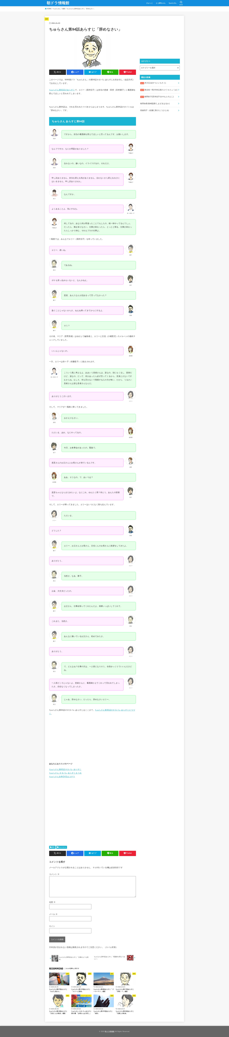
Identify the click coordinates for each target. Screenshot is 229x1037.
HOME (49, 8)
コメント (54, 874)
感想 (63, 8)
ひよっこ (149, 3)
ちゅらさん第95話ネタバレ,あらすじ (65, 769)
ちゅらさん (173, 3)
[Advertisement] (92, 739)
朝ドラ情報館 (58, 3)
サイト (52, 926)
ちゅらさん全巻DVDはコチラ (62, 776)
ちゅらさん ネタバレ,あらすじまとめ (65, 773)
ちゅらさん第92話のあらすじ (62, 90)
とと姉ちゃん (160, 3)
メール (53, 914)
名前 (52, 902)
